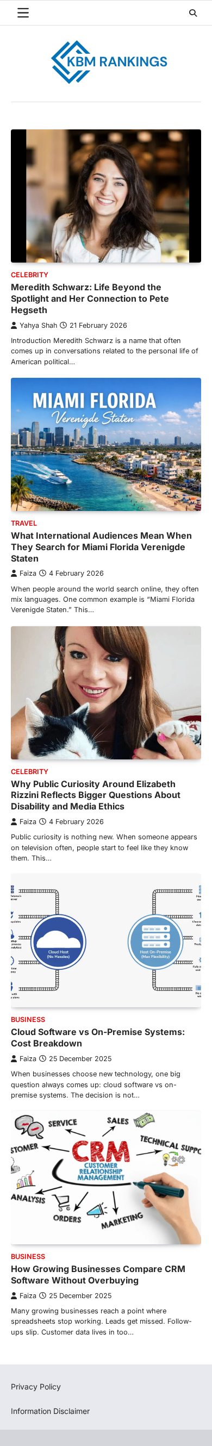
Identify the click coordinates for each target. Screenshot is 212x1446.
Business (28, 1019)
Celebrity (29, 275)
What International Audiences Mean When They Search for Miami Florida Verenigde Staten (101, 547)
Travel (24, 523)
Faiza (28, 573)
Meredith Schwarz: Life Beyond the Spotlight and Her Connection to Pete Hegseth (90, 298)
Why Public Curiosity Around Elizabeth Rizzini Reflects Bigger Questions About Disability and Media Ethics (95, 795)
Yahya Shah (38, 325)
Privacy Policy (36, 1386)
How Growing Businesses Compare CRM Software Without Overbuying (98, 1274)
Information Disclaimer (50, 1411)
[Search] (193, 13)
